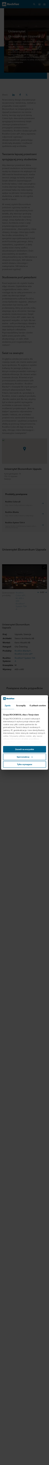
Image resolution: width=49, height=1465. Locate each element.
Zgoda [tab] (8, 705)
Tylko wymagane (24, 764)
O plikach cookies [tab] (38, 705)
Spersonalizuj (23, 757)
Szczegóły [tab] (21, 705)
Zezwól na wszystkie (24, 749)
